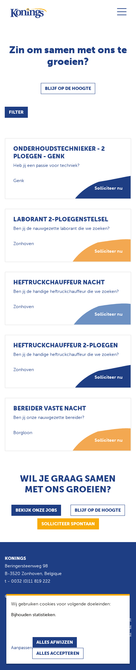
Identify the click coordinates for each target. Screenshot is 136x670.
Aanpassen (21, 647)
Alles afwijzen (54, 642)
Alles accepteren (57, 653)
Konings (15, 558)
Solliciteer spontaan (68, 524)
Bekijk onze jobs (36, 510)
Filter (16, 112)
